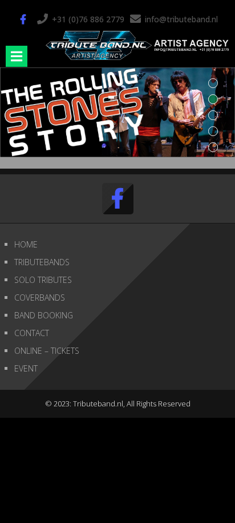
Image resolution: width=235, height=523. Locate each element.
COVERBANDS (39, 297)
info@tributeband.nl (181, 19)
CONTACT (31, 333)
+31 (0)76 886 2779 (88, 19)
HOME (26, 244)
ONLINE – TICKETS (46, 350)
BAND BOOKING (43, 315)
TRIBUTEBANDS (42, 262)
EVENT (26, 368)
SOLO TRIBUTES (43, 279)
